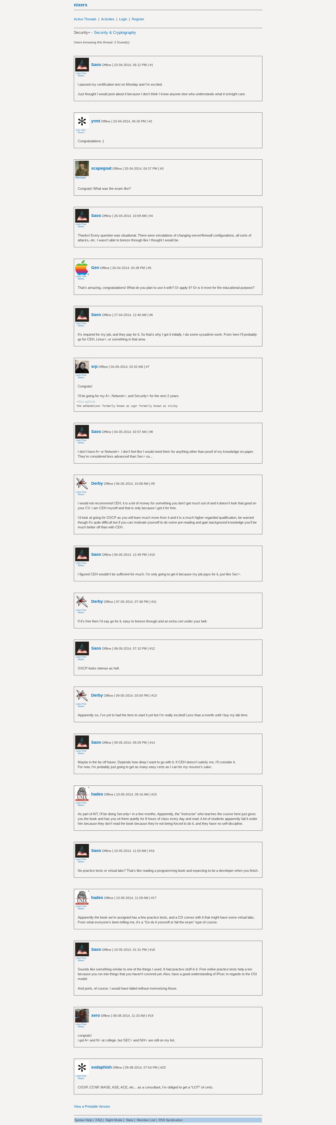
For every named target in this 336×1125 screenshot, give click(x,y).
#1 (151, 65)
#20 (163, 1067)
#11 (154, 601)
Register (138, 19)
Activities (108, 19)
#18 (152, 949)
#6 (151, 315)
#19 (150, 1015)
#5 (149, 268)
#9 (153, 483)
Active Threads (85, 19)
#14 (152, 742)
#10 (152, 554)
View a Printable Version (92, 1106)
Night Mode (114, 1120)
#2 (150, 121)
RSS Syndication (171, 1120)
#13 (154, 695)
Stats (129, 1120)
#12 (152, 648)
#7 (147, 367)
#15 (154, 794)
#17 (154, 898)
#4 (151, 216)
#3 (162, 168)
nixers (80, 4)
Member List (146, 1120)
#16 (152, 851)
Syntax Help (83, 1120)
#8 (151, 432)
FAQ (99, 1120)
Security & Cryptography (115, 32)
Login (123, 19)
